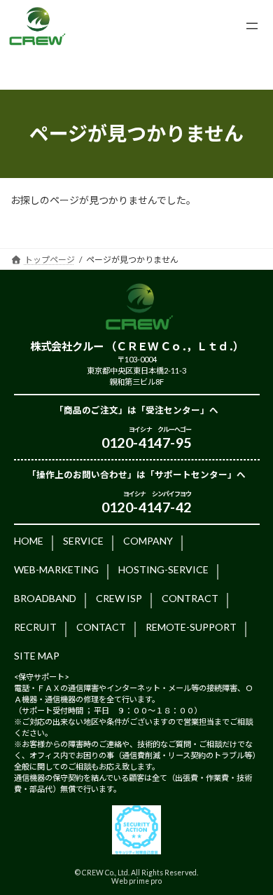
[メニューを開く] (252, 26)
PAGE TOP (252, 854)
